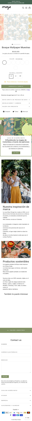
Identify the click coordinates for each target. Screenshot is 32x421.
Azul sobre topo (4, 62)
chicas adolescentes (22, 62)
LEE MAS (16, 152)
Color (16, 58)
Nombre (4, 344)
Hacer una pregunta (10, 106)
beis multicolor (13, 62)
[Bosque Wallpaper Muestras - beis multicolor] (5, 315)
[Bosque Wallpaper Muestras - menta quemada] (4, 315)
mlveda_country (16, 72)
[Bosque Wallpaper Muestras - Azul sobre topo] (2, 315)
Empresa (4, 400)
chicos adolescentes (27, 62)
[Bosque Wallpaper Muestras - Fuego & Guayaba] (2, 316)
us (11, 76)
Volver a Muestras (17, 330)
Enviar (5, 376)
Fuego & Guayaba (16, 68)
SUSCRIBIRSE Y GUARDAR (10, 405)
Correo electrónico (9, 352)
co (15, 76)
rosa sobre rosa (18, 62)
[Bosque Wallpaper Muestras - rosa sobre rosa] (7, 315)
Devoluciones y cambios (11, 103)
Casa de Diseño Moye (9, 390)
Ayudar (4, 395)
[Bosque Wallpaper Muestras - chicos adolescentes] (11, 315)
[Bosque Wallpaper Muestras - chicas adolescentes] (9, 315)
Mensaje (4, 360)
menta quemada (9, 62)
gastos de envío (8, 53)
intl (20, 76)
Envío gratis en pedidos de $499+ (15, 99)
